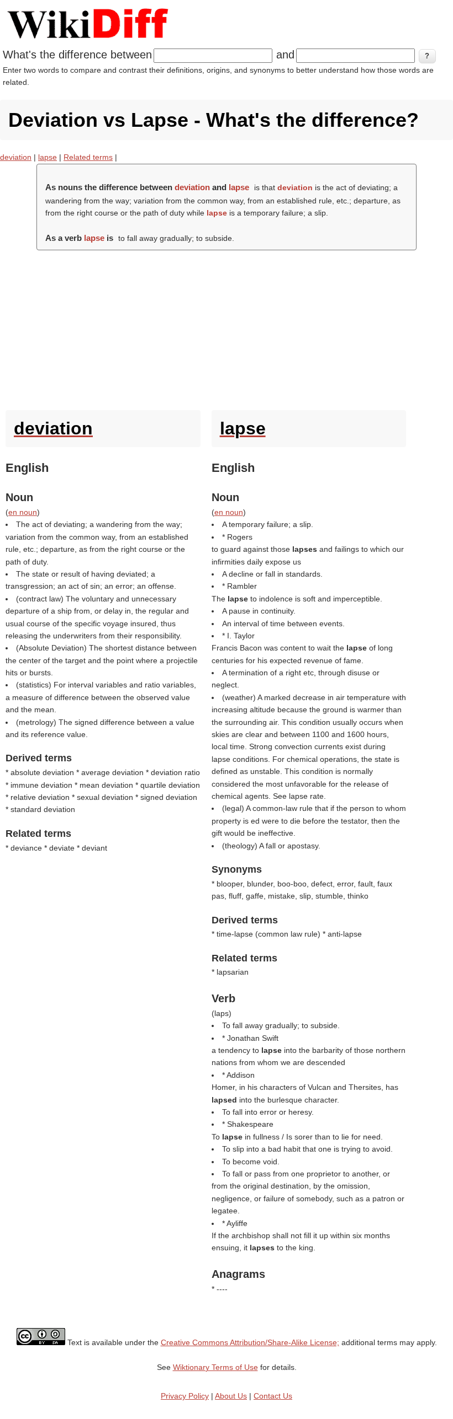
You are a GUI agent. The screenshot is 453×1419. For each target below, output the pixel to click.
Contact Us (273, 1395)
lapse (47, 157)
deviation (15, 157)
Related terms (88, 157)
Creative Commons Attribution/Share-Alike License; (250, 1342)
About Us (231, 1395)
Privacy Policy (185, 1395)
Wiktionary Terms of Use (215, 1367)
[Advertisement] (226, 327)
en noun (22, 512)
